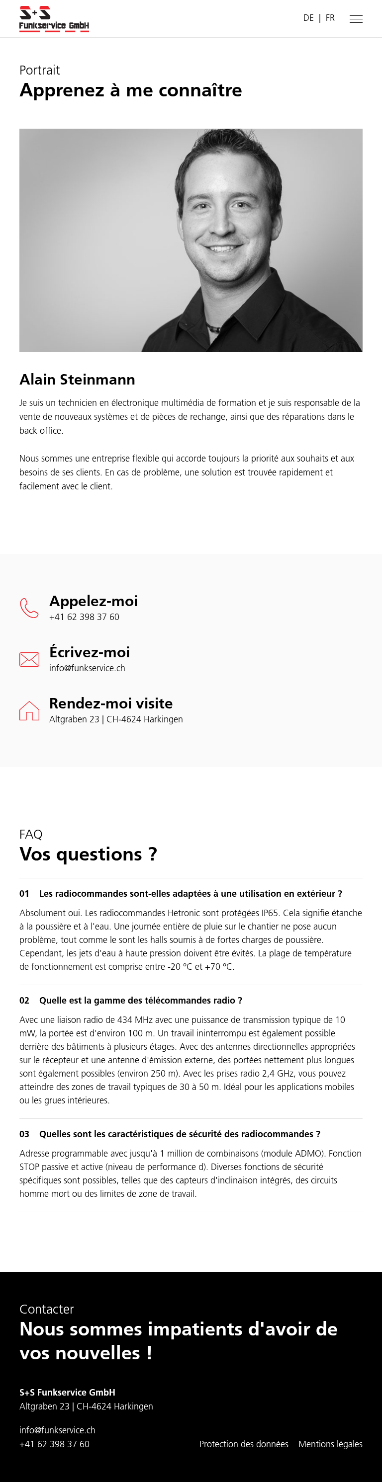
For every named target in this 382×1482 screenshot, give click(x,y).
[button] (356, 19)
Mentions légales (330, 1445)
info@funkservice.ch (87, 669)
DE (308, 18)
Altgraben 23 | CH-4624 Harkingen (116, 720)
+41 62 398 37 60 (84, 618)
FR (330, 18)
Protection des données (243, 1445)
